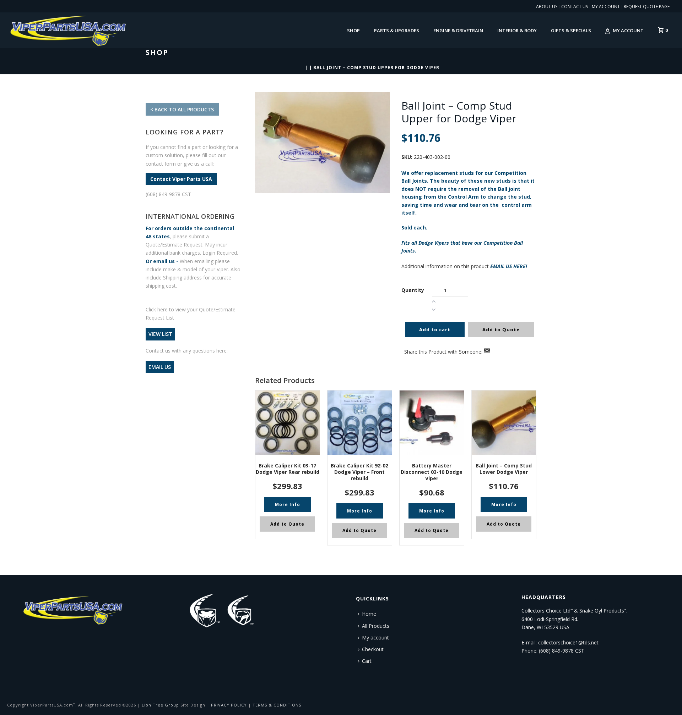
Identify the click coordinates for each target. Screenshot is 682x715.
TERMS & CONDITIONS (277, 705)
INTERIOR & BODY (517, 30)
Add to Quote (501, 329)
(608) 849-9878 (556, 650)
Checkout (373, 649)
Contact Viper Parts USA (181, 179)
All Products (375, 625)
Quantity (412, 290)
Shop (353, 30)
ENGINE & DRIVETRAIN (458, 30)
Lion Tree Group (160, 705)
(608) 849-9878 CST (168, 194)
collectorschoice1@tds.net (568, 642)
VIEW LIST (160, 334)
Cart (367, 661)
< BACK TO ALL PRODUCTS (182, 109)
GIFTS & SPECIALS (571, 30)
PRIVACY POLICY (229, 705)
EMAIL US (159, 367)
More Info (287, 504)
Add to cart (434, 329)
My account (628, 30)
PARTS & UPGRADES (396, 30)
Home (369, 613)
